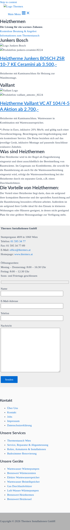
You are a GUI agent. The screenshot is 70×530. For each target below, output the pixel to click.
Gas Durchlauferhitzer (19, 486)
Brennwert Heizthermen (20, 494)
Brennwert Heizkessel (19, 499)
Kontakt (11, 412)
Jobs (9, 416)
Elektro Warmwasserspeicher (23, 477)
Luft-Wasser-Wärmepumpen (23, 490)
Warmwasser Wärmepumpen (23, 468)
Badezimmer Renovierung (22, 453)
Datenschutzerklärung (19, 425)
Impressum (13, 421)
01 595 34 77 (18, 241)
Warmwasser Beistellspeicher (23, 481)
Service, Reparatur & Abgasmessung (27, 444)
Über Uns (12, 408)
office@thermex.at (20, 249)
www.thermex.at (23, 254)
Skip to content (8, 2)
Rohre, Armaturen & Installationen (26, 449)
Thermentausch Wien (19, 440)
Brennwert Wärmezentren (21, 473)
